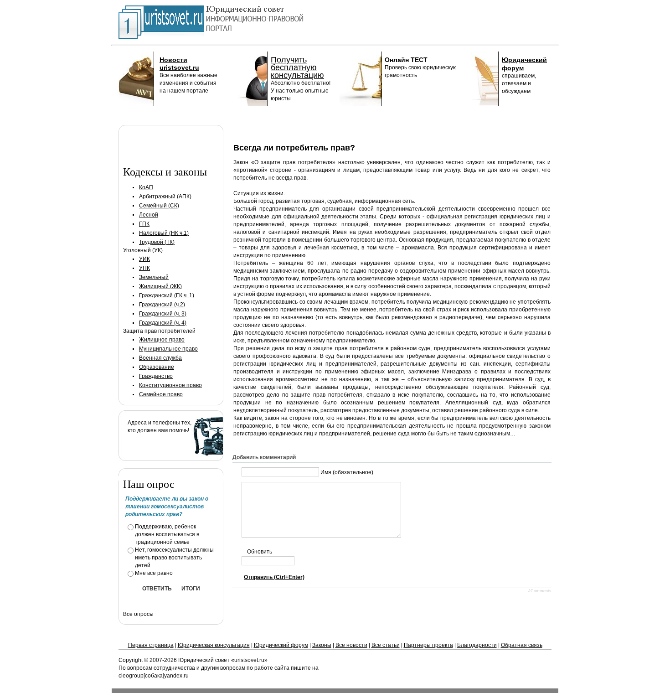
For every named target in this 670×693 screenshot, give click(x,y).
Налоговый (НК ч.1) (164, 233)
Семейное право (161, 394)
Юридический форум (281, 645)
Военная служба (160, 358)
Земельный (154, 277)
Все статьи (385, 645)
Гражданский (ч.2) (162, 304)
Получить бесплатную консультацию (297, 67)
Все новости (351, 645)
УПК (144, 268)
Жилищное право (162, 339)
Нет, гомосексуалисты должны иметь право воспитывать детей (174, 558)
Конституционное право (170, 385)
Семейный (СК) (159, 205)
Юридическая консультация (214, 645)
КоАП (146, 187)
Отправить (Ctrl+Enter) (274, 577)
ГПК (144, 224)
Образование (156, 367)
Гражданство (156, 376)
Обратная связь (521, 645)
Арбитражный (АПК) (165, 196)
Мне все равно (154, 573)
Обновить (259, 551)
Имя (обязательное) (346, 472)
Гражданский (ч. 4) (162, 323)
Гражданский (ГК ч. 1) (166, 295)
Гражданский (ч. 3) (162, 313)
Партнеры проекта (428, 645)
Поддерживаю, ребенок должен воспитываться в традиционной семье (167, 534)
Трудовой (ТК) (157, 242)
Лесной (148, 215)
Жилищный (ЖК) (160, 286)
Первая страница (151, 645)
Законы (321, 645)
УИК (144, 259)
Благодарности (477, 645)
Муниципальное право (168, 349)
